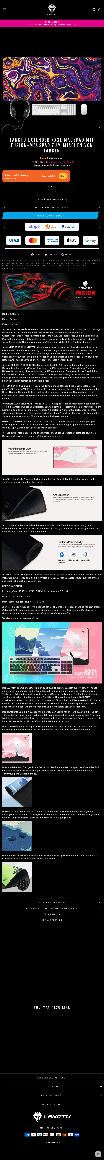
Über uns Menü (51, 1095)
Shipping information (52, 902)
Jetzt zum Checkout (50, 216)
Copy (63, 176)
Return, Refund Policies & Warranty (52, 908)
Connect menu (51, 1104)
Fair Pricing (52, 914)
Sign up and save (51, 1128)
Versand (38, 165)
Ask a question (52, 920)
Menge (52, 187)
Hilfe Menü (51, 1087)
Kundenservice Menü (51, 1078)
